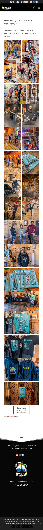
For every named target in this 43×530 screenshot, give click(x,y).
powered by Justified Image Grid (11, 416)
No (18, 527)
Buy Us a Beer (14, 2)
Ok (13, 527)
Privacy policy (27, 527)
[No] (40, 523)
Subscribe (24, 2)
